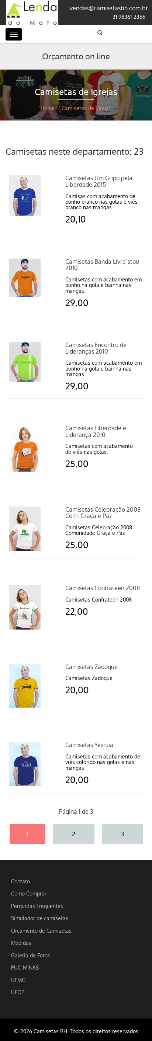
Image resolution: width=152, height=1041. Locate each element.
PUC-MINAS (25, 967)
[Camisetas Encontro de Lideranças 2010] (25, 361)
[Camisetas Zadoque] (25, 684)
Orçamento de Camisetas (41, 930)
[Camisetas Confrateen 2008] (25, 606)
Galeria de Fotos (30, 955)
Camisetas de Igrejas (86, 108)
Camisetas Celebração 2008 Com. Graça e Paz (103, 513)
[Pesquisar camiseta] (100, 32)
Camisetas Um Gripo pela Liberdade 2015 (98, 181)
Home (48, 108)
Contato (20, 881)
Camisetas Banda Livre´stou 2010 (102, 265)
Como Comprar (28, 893)
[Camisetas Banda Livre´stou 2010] (25, 277)
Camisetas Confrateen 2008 (102, 588)
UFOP (17, 992)
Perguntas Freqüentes (37, 905)
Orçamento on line (76, 56)
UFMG (18, 980)
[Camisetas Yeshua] (25, 763)
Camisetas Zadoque (91, 666)
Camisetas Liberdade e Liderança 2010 (95, 431)
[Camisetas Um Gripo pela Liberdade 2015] (25, 195)
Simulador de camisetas (39, 918)
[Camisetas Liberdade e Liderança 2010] (25, 448)
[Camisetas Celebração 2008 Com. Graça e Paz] (25, 528)
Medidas (21, 942)
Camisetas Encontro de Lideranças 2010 (96, 348)
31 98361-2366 (129, 16)
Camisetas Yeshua (89, 745)
